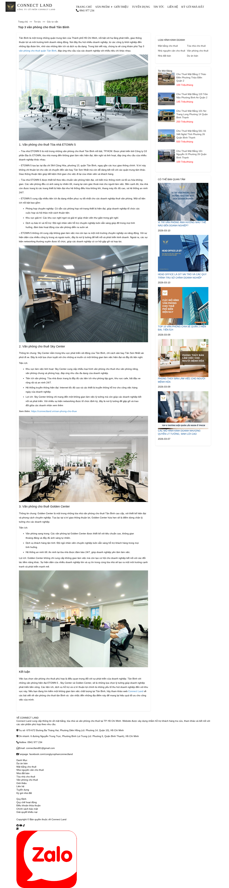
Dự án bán (192, 55)
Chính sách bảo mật (27, 808)
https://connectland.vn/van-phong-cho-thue (54, 411)
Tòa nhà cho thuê (196, 45)
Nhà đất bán (164, 55)
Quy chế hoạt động (26, 802)
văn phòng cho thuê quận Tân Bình (37, 50)
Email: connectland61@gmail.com (37, 748)
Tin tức (158, 6)
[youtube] (20, 825)
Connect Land (135, 691)
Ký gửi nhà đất (192, 6)
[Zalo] (46, 859)
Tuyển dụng (141, 6)
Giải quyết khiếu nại (26, 812)
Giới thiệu (121, 6)
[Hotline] (17, 828)
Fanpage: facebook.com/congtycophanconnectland (45, 754)
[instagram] (24, 825)
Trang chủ (84, 6)
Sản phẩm (102, 6)
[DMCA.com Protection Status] (71, 819)
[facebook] (17, 825)
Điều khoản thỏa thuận (28, 805)
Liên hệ (172, 6)
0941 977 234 (86, 10)
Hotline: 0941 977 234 (30, 742)
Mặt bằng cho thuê (168, 45)
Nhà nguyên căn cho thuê (171, 50)
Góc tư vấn (52, 21)
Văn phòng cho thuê (197, 50)
